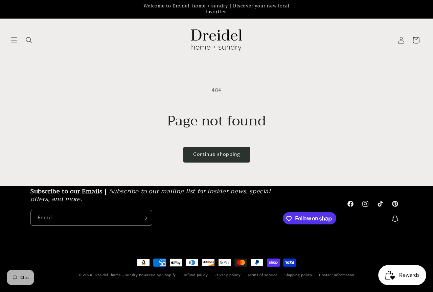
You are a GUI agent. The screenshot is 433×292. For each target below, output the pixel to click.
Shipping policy (298, 275)
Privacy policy (227, 275)
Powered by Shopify (157, 275)
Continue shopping (216, 154)
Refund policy (195, 275)
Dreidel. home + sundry (116, 275)
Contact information (336, 275)
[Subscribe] (144, 218)
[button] (14, 40)
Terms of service (262, 275)
